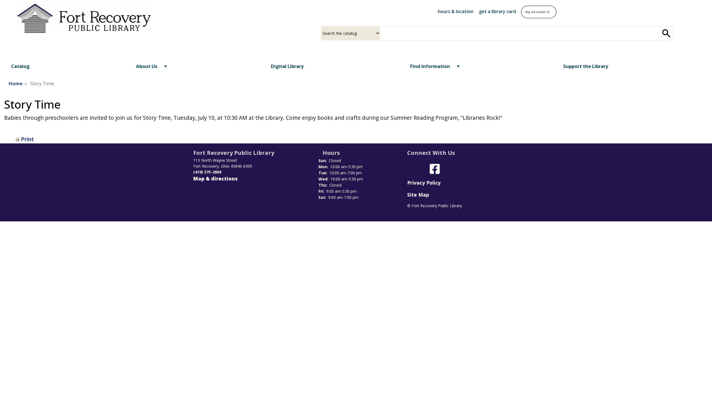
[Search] (666, 33)
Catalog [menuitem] (20, 66)
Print (27, 139)
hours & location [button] (455, 11)
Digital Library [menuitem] (287, 66)
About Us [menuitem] (143, 68)
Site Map (418, 194)
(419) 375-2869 (207, 172)
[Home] (84, 18)
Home (16, 83)
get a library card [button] (497, 11)
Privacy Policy (424, 182)
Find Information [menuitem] (426, 68)
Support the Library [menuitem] (585, 66)
